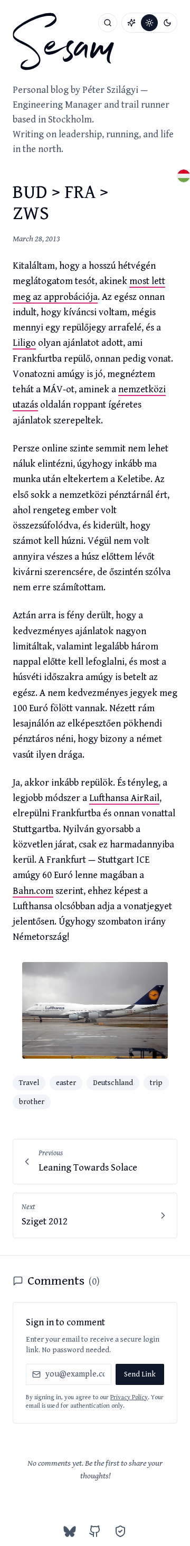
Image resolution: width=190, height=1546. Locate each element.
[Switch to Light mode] (149, 22)
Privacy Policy (129, 1397)
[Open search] (107, 22)
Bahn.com (33, 891)
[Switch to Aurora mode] (131, 22)
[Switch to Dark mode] (167, 22)
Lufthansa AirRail (124, 798)
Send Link (140, 1374)
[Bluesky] (69, 1531)
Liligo (24, 342)
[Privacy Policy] (120, 1531)
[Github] (95, 1531)
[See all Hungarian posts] (183, 175)
